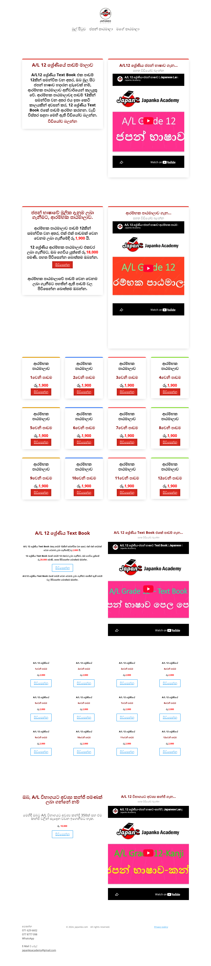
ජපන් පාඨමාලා (101, 28)
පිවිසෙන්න (62, 265)
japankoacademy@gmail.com (39, 950)
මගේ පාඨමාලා (127, 28)
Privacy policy (161, 926)
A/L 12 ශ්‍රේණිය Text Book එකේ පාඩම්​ (45, 519)
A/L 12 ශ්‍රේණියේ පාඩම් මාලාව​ (105, 50)
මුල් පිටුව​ (79, 28)
